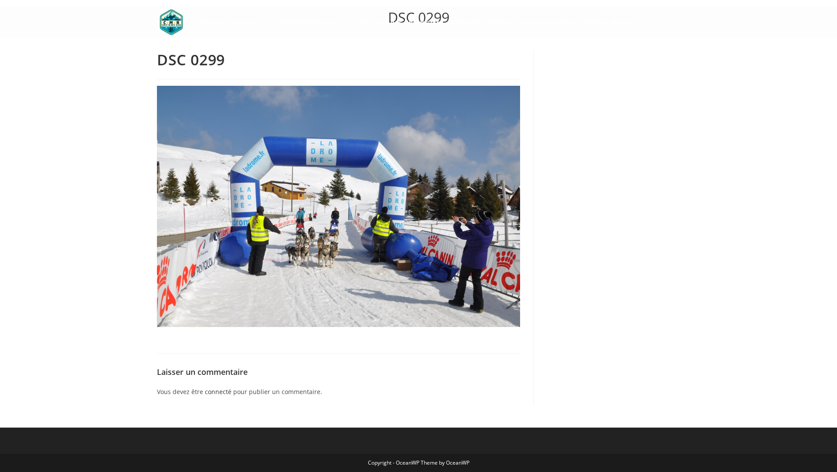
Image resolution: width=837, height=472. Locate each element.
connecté (218, 392)
